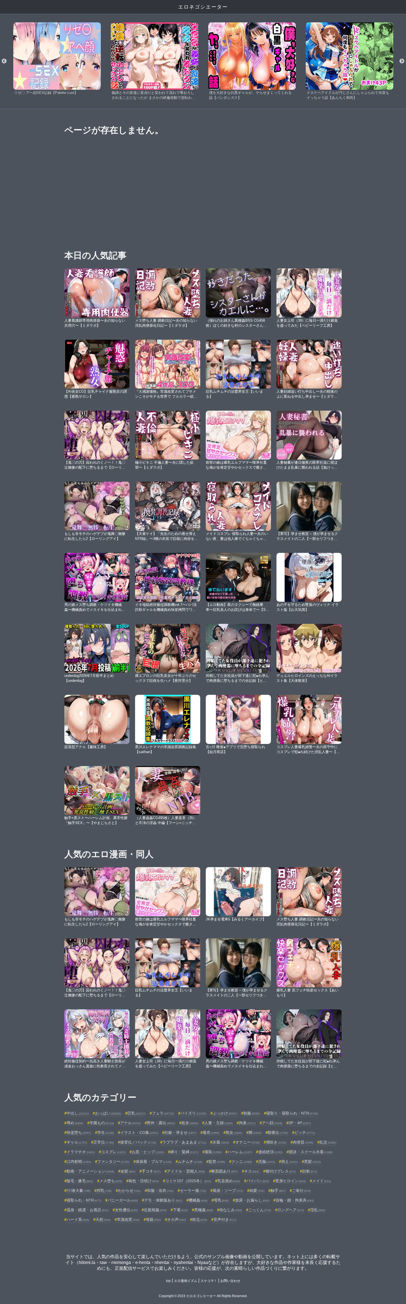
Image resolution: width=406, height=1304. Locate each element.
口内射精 (79, 1161)
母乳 (221, 1200)
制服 (251, 1113)
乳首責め (228, 1181)
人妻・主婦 (218, 1123)
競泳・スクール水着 (311, 1152)
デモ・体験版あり (163, 1200)
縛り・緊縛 (184, 1152)
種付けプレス (280, 1171)
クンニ (241, 1161)
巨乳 (136, 1113)
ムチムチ (190, 1161)
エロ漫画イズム (185, 1281)
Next (402, 61)
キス (251, 1171)
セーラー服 (193, 1190)
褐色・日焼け (143, 1181)
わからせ (129, 1190)
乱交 (328, 1142)
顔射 (309, 1171)
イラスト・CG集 (139, 1132)
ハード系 (78, 1219)
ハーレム (240, 1152)
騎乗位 (278, 1132)
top (168, 1281)
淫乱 (317, 1210)
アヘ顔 (272, 1123)
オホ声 (176, 1219)
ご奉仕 (301, 1190)
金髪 (127, 1171)
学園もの (101, 1123)
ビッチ (304, 1132)
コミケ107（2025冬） (188, 1181)
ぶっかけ (225, 1113)
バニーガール (122, 1200)
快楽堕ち (79, 1132)
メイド (321, 1181)
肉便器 (303, 1142)
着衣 (211, 1132)
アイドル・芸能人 (186, 1171)
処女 (189, 1123)
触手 (278, 1190)
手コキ (151, 1171)
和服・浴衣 (160, 1190)
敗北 (199, 1219)
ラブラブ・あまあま (184, 1142)
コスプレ (113, 1152)
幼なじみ (230, 1210)
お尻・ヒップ (148, 1152)
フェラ (163, 1113)
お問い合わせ (230, 1281)
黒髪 (312, 1161)
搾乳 (104, 1190)
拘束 (247, 1123)
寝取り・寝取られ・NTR (292, 1113)
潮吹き (276, 1142)
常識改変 (128, 1219)
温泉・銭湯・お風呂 (88, 1210)
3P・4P (300, 1123)
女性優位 (126, 1210)
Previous (4, 61)
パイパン (257, 1181)
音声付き (224, 1219)
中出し (78, 1113)
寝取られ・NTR (84, 1200)
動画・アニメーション (90, 1171)
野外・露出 (161, 1123)
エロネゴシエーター (203, 7)
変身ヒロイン (290, 1181)
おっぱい (108, 1113)
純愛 (256, 1190)
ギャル (77, 1142)
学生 (105, 1132)
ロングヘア (290, 1210)
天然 (103, 1219)
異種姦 (203, 1210)
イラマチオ (81, 1152)
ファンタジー (113, 1161)
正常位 (103, 1142)
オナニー (247, 1142)
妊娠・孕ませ (180, 1132)
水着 (220, 1142)
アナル (130, 1123)
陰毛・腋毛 (80, 1181)
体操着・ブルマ (154, 1161)
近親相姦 (155, 1210)
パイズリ (193, 1113)
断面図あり (224, 1171)
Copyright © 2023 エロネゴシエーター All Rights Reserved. (203, 1296)
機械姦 (198, 1200)
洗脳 (266, 1161)
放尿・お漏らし (252, 1200)
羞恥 (213, 1152)
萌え (289, 1161)
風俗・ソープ (228, 1190)
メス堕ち (110, 1181)
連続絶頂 (270, 1152)
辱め (75, 1123)
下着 (180, 1210)
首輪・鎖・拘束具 (295, 1200)
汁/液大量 (78, 1190)
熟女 (234, 1132)
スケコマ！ (209, 1281)
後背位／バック (138, 1142)
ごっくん (259, 1210)
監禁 (217, 1161)
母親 (153, 1219)
